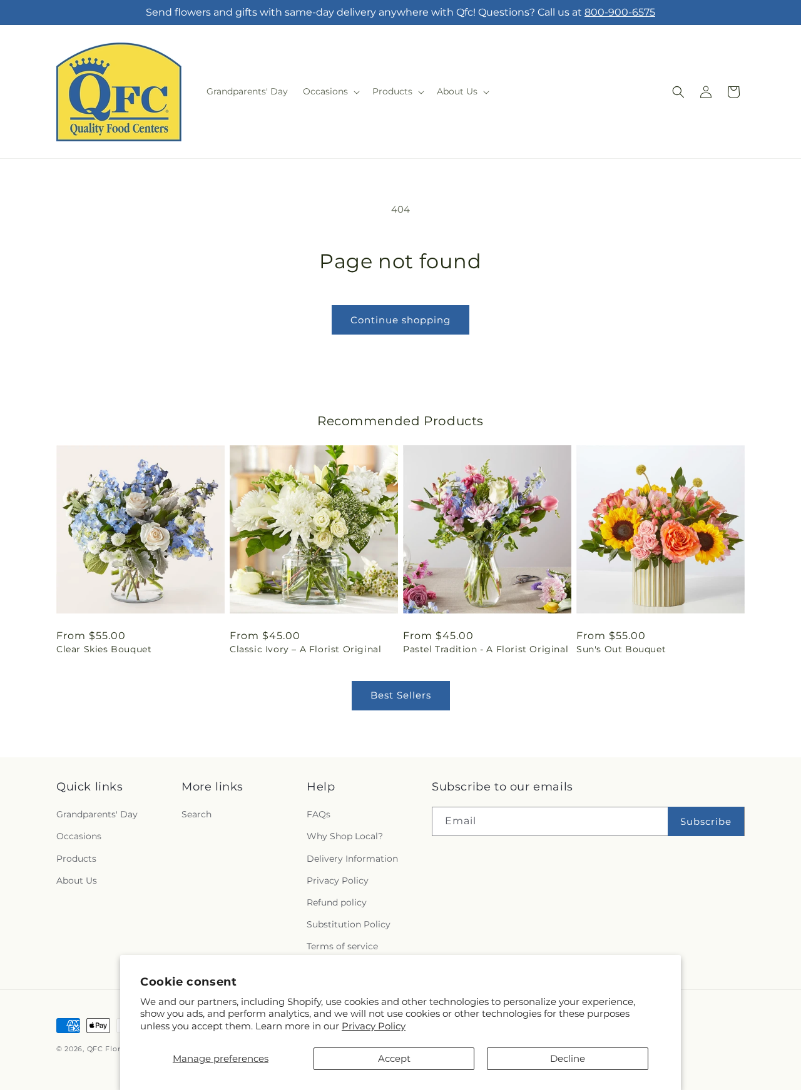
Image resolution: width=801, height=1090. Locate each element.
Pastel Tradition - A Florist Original (485, 649)
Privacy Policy (374, 1026)
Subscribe (706, 821)
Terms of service (342, 946)
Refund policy (337, 902)
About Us (76, 880)
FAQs (318, 814)
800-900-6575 (619, 12)
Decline (567, 1058)
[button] (330, 91)
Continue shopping (400, 320)
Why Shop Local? (345, 836)
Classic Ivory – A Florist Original (305, 649)
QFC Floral (107, 1048)
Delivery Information (352, 858)
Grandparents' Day (97, 814)
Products (76, 858)
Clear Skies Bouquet (103, 649)
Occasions (78, 836)
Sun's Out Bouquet (621, 649)
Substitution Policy (348, 924)
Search (196, 814)
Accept (394, 1058)
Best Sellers (400, 695)
